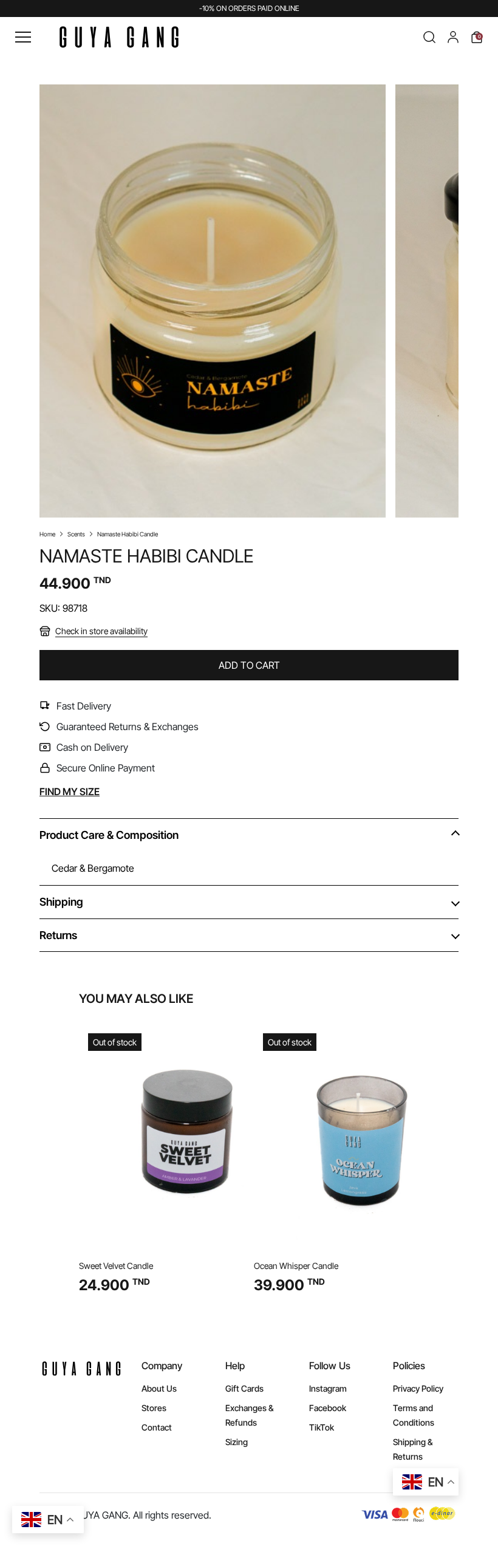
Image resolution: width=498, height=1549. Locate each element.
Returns (58, 935)
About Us (159, 1388)
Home (47, 534)
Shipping (61, 901)
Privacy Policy (418, 1388)
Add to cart (249, 665)
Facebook (327, 1408)
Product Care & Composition (109, 835)
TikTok (321, 1427)
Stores (154, 1408)
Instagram (328, 1388)
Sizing (236, 1442)
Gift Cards (244, 1388)
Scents (76, 534)
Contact (157, 1427)
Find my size (69, 791)
